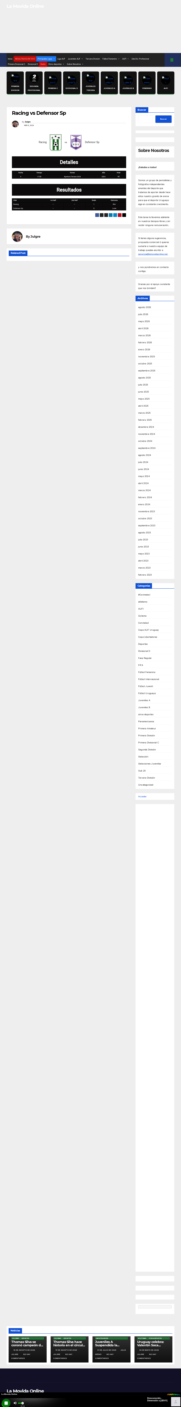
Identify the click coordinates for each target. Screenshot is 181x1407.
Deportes (143, 644)
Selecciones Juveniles (149, 763)
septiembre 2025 (146, 370)
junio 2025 (143, 391)
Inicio (10, 59)
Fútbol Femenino (110, 59)
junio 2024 (143, 469)
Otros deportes (55, 64)
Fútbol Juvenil (145, 686)
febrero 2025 (145, 420)
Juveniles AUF (74, 59)
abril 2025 (143, 405)
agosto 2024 (144, 455)
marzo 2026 (144, 335)
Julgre (28, 122)
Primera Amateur (147, 728)
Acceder (142, 796)
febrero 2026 (145, 342)
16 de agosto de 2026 (24, 1350)
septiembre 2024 (147, 448)
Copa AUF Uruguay (148, 630)
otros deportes (145, 714)
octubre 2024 (145, 441)
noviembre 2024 (146, 434)
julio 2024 (143, 462)
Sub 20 (142, 770)
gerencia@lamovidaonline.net (153, 254)
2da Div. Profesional (140, 59)
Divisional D (33, 64)
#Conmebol (144, 594)
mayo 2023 (144, 553)
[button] (167, 60)
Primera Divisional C (16, 64)
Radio (43, 64)
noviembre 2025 (146, 356)
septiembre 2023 (146, 525)
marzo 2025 (144, 413)
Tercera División (93, 59)
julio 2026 (143, 314)
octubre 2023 (145, 518)
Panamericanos (146, 721)
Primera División (146, 735)
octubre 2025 (145, 363)
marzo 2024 (144, 490)
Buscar (142, 109)
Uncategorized (145, 784)
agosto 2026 (144, 307)
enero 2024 (144, 504)
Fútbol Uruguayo (147, 693)
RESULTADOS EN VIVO (25, 59)
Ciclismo (142, 615)
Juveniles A (144, 700)
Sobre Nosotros (74, 64)
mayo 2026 (144, 321)
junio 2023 (143, 546)
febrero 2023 (145, 574)
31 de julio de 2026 (107, 1350)
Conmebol (143, 623)
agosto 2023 (144, 532)
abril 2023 (143, 560)
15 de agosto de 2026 (66, 1350)
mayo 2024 (144, 476)
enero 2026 (144, 349)
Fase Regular (145, 658)
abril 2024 (143, 483)
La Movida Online (25, 6)
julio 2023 (143, 539)
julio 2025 (143, 384)
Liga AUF (61, 59)
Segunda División (147, 749)
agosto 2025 (144, 377)
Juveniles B (144, 707)
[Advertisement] (90, 33)
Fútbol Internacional (148, 679)
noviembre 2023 (146, 511)
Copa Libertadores (147, 637)
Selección (143, 756)
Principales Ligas (45, 59)
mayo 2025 (144, 398)
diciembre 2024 (146, 427)
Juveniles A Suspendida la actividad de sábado (110, 1345)
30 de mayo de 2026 (149, 1350)
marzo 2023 (144, 567)
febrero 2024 (145, 497)
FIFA (140, 665)
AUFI (124, 59)
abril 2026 (143, 328)
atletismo (142, 601)
